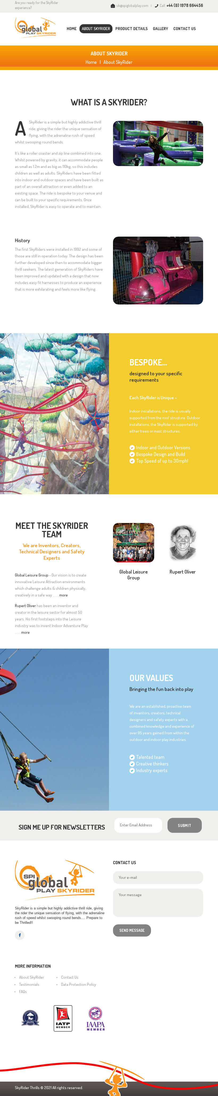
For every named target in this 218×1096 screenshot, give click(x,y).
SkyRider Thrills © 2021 (33, 1087)
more (63, 595)
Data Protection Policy (78, 984)
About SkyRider (31, 977)
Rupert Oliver (183, 572)
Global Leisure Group (133, 574)
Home (91, 62)
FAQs (23, 991)
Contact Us (69, 977)
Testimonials (29, 984)
